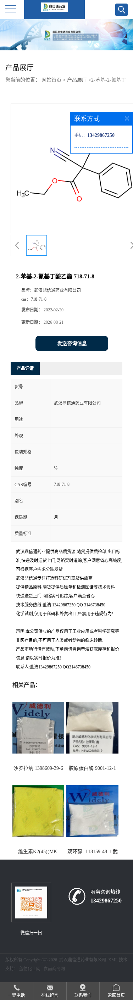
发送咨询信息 (72, 343)
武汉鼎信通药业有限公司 (82, 959)
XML (113, 959)
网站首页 (51, 80)
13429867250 (106, 901)
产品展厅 (77, 80)
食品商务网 (54, 968)
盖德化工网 (29, 968)
